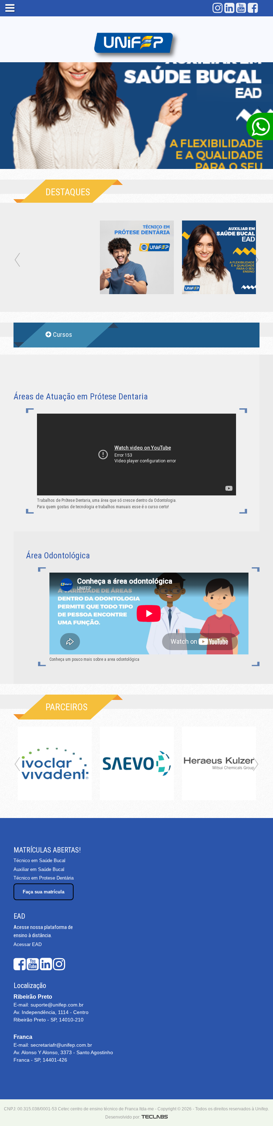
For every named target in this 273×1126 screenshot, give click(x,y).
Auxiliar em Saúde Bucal (39, 869)
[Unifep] (136, 43)
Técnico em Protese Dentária (44, 878)
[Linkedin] (229, 8)
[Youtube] (241, 8)
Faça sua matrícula (43, 891)
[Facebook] (253, 8)
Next (255, 765)
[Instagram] (218, 8)
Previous (12, 114)
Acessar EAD (28, 944)
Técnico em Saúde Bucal (39, 860)
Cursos (62, 334)
